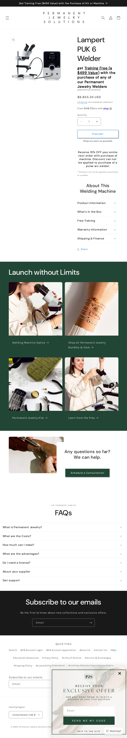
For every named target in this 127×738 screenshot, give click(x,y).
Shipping (82, 102)
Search (13, 650)
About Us (85, 650)
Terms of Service (72, 657)
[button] (7, 18)
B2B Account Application (61, 650)
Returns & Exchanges (98, 657)
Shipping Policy (23, 665)
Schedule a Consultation (87, 472)
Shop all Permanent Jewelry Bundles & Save (87, 345)
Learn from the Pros (81, 417)
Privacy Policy (50, 657)
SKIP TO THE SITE (89, 731)
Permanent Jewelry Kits (28, 417)
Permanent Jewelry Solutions (33, 727)
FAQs (114, 650)
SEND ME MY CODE (89, 720)
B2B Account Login (32, 650)
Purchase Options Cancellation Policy (90, 665)
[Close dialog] (119, 673)
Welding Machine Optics (28, 342)
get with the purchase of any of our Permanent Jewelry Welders (96, 77)
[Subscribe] (91, 623)
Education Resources (26, 657)
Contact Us (100, 650)
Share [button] (84, 249)
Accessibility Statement (50, 665)
